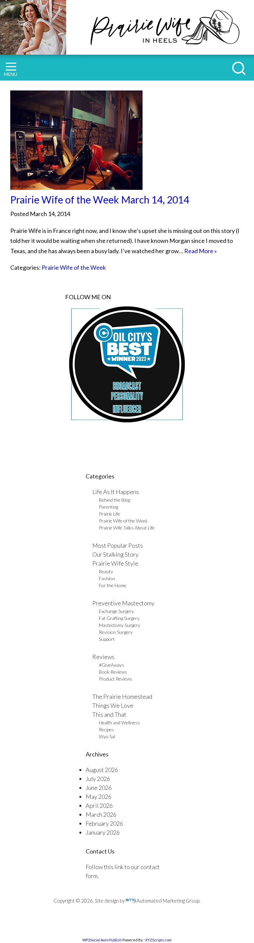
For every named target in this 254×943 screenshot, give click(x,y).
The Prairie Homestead (122, 696)
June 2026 (99, 787)
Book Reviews (113, 672)
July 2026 (98, 778)
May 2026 (98, 796)
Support (107, 639)
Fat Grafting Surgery (119, 618)
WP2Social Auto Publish (102, 940)
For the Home (112, 585)
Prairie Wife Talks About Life (127, 527)
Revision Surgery (116, 632)
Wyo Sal (107, 736)
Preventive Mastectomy (123, 603)
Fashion (107, 578)
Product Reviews (115, 679)
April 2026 (99, 805)
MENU (10, 74)
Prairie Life (109, 514)
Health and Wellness (119, 722)
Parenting (108, 507)
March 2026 (101, 814)
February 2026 (104, 823)
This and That (109, 714)
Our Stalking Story (115, 554)
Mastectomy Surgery (119, 625)
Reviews (103, 656)
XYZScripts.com (158, 940)
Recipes (106, 729)
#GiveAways (111, 665)
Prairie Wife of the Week (74, 267)
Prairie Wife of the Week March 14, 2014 (99, 199)
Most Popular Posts (117, 545)
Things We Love (112, 705)
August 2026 (102, 769)
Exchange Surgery (116, 611)
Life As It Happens (115, 491)
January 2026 (103, 832)
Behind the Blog (114, 500)
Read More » (200, 250)
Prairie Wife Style (115, 563)
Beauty (106, 571)
